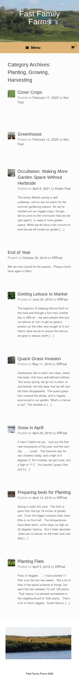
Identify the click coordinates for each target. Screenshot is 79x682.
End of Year (19, 252)
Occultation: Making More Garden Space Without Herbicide (43, 177)
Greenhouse (30, 134)
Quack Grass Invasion (39, 358)
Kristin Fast (63, 188)
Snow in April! (31, 427)
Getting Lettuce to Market (43, 294)
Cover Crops (30, 92)
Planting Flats (31, 561)
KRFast (57, 257)
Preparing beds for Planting (44, 492)
